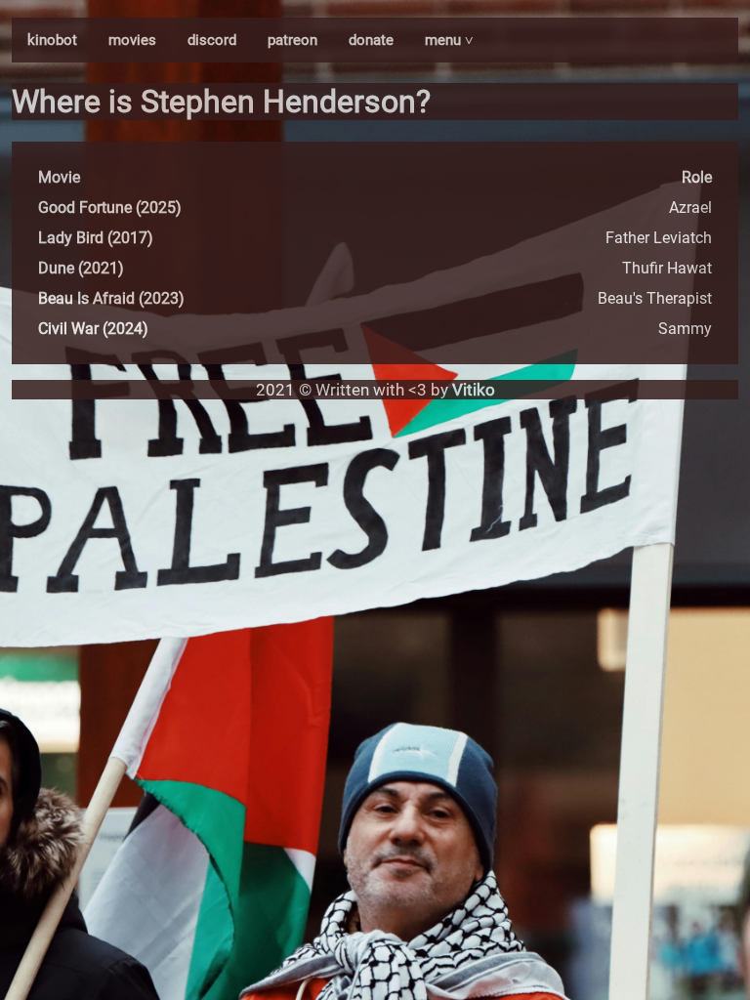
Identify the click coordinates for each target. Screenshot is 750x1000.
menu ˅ (449, 40)
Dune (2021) (81, 268)
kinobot (52, 40)
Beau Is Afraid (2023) (111, 298)
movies (132, 40)
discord (212, 40)
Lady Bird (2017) (95, 238)
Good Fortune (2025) (110, 207)
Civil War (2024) (93, 328)
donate (371, 40)
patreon (292, 40)
